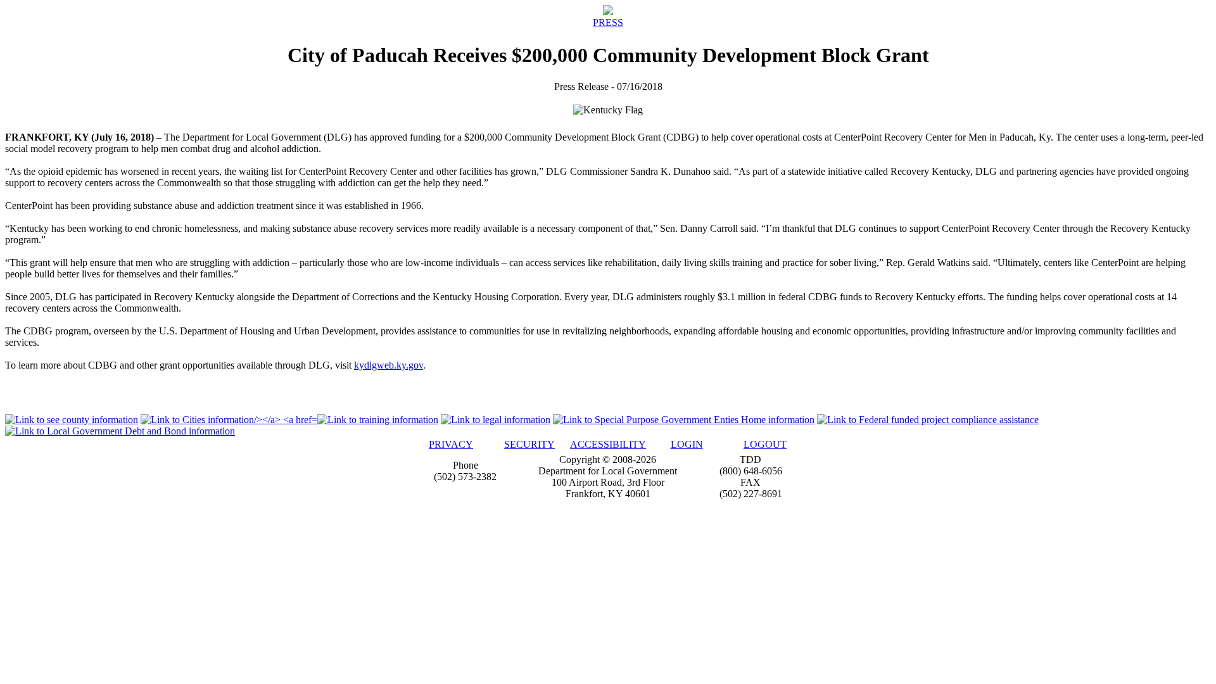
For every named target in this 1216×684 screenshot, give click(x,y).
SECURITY (529, 444)
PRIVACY (451, 444)
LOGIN (687, 444)
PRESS (608, 22)
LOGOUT (765, 444)
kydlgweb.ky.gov (388, 365)
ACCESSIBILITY (608, 444)
